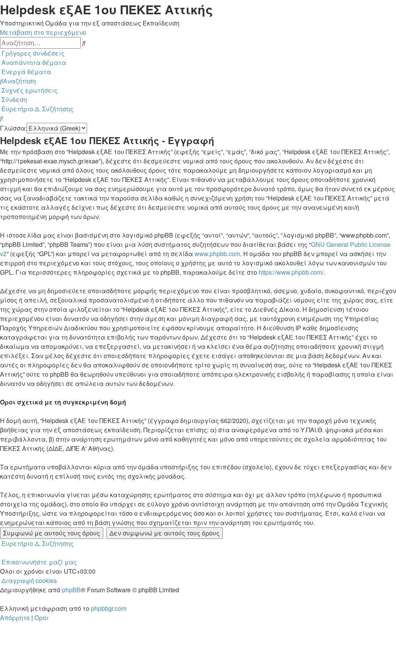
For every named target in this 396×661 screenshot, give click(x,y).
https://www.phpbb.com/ (291, 272)
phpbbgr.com (108, 608)
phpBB (71, 589)
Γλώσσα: (13, 128)
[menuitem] (33, 62)
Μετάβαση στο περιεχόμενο (43, 32)
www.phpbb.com (217, 253)
